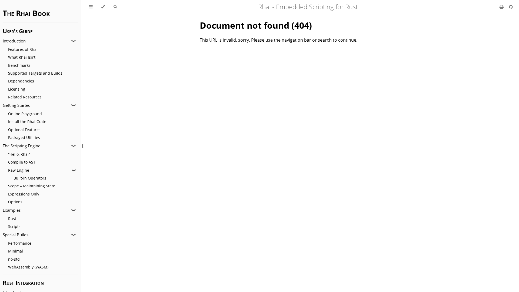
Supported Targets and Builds (35, 73)
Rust (12, 218)
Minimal (15, 251)
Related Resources (25, 96)
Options (15, 201)
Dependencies (21, 81)
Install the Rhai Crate (27, 121)
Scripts (14, 226)
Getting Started (17, 105)
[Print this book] (502, 7)
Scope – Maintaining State (31, 185)
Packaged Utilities (24, 137)
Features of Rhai (23, 49)
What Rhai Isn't (21, 57)
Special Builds (15, 235)
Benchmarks (19, 65)
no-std (14, 259)
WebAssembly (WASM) (28, 267)
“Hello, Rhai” (19, 154)
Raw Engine (18, 170)
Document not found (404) (256, 25)
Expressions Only (23, 194)
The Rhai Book (26, 13)
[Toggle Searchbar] (115, 7)
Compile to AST (21, 162)
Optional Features (24, 129)
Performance (19, 243)
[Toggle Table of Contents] (91, 7)
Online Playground (25, 113)
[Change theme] (103, 7)
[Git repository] (511, 7)
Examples (12, 210)
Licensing (16, 89)
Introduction (14, 41)
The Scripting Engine (21, 146)
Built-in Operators (30, 178)
